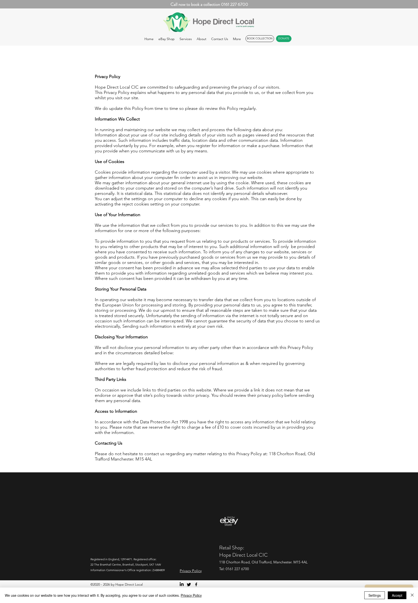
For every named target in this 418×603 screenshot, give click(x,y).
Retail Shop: (231, 547)
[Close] (412, 595)
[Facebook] (196, 584)
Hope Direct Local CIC (243, 555)
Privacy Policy (191, 595)
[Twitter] (189, 584)
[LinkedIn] (181, 584)
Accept (397, 595)
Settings (374, 595)
